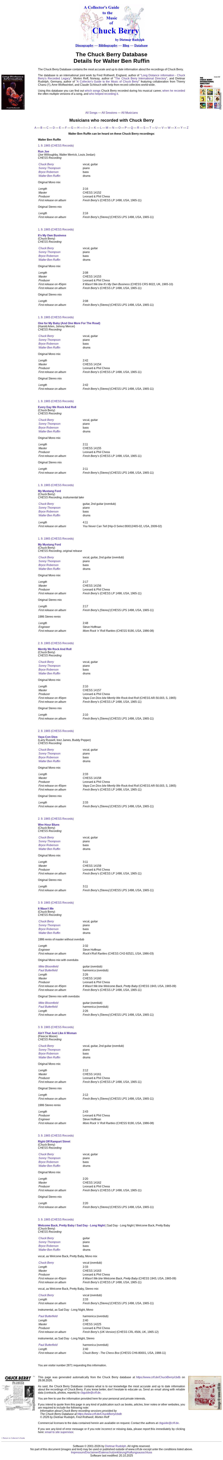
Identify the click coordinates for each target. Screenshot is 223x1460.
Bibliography (108, 45)
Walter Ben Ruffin (49, 175)
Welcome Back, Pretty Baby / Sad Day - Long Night (71, 1225)
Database (141, 45)
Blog (126, 45)
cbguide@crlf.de (90, 1392)
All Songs (91, 112)
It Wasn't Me (46, 908)
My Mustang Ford (49, 491)
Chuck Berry (46, 164)
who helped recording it (103, 93)
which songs (92, 90)
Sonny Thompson (49, 168)
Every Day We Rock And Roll (57, 407)
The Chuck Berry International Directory (140, 78)
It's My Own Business (52, 235)
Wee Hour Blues (48, 824)
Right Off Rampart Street (54, 1141)
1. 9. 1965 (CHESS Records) (56, 145)
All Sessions (109, 112)
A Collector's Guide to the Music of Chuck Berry (108, 81)
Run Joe (43, 151)
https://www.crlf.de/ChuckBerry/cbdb (158, 1377)
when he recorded (173, 90)
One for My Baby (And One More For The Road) (69, 323)
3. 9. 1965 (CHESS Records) (56, 902)
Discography (84, 45)
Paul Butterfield (48, 970)
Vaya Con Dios (47, 736)
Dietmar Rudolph (115, 1446)
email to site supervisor (59, 1432)
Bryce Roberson (49, 171)
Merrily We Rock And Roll (54, 649)
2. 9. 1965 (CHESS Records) (56, 643)
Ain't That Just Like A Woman (57, 1033)
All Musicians (129, 112)
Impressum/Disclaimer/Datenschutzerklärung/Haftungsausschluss (111, 1452)
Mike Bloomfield (48, 966)
